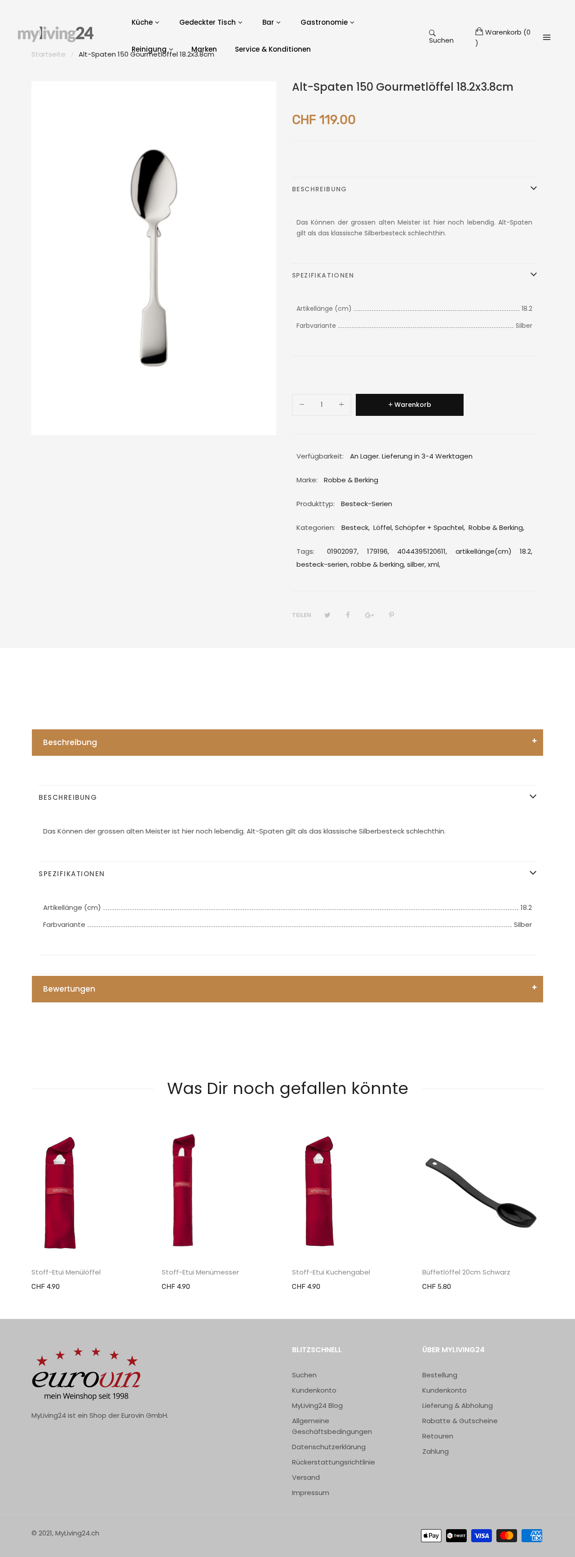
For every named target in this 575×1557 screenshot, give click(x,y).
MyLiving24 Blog (317, 1405)
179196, (378, 551)
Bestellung (439, 1375)
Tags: (305, 551)
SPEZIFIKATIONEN (323, 275)
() (503, 37)
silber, (416, 564)
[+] (341, 406)
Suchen (441, 39)
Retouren (437, 1436)
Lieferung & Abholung (457, 1405)
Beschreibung (70, 742)
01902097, (342, 551)
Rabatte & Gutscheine (460, 1420)
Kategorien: (315, 527)
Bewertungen (69, 989)
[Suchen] (546, 37)
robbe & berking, (378, 564)
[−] (302, 406)
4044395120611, (422, 551)
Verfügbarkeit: (320, 456)
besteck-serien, (322, 564)
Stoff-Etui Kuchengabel (331, 1272)
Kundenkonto (314, 1390)
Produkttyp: (315, 503)
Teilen (301, 615)
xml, (434, 564)
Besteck (354, 527)
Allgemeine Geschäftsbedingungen (332, 1426)
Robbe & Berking (496, 527)
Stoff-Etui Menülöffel (66, 1272)
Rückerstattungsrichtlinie (333, 1462)
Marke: (307, 480)
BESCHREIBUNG (319, 189)
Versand (306, 1477)
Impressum (310, 1492)
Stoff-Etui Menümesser (200, 1272)
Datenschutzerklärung (329, 1446)
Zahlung (435, 1451)
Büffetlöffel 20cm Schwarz (466, 1272)
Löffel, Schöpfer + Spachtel (418, 527)
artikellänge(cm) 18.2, (494, 551)
